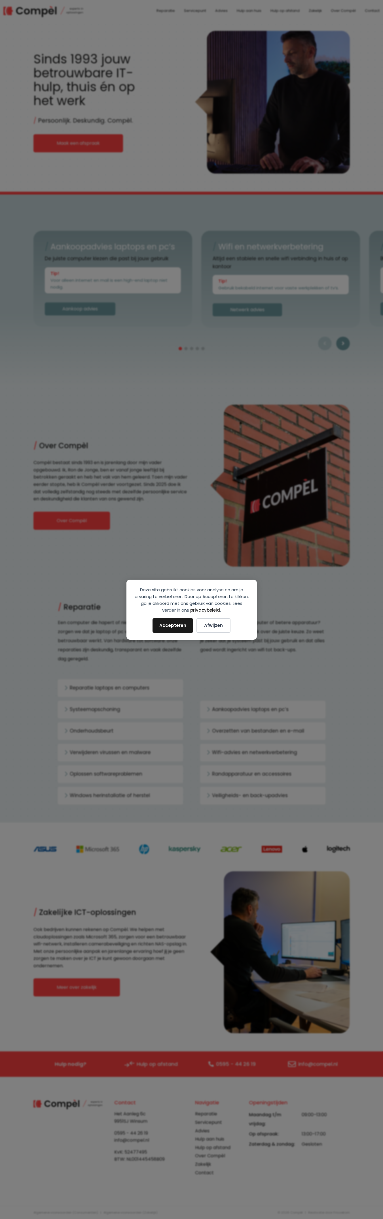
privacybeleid (205, 610)
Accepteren (172, 625)
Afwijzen (213, 625)
